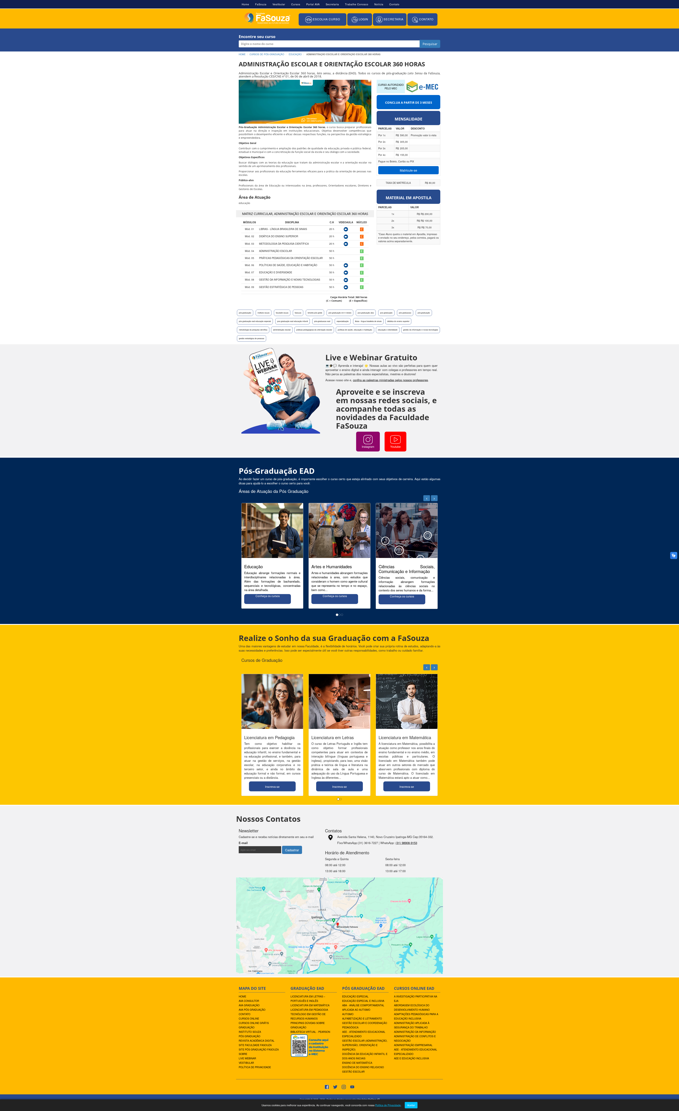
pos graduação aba (366, 313)
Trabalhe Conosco (356, 4)
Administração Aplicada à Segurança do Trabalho (411, 1025)
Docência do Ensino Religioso (363, 1067)
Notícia (378, 4)
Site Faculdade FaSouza (255, 1045)
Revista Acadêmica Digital (256, 1040)
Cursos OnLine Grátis (254, 1023)
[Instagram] (344, 1086)
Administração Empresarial (413, 1045)
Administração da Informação (415, 1032)
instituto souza (263, 313)
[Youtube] (352, 1086)
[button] (322, 19)
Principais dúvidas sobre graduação (308, 1025)
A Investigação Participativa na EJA (415, 999)
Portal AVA (313, 4)
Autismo (347, 1014)
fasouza (298, 313)
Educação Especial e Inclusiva (363, 1001)
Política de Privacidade (255, 1067)
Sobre (243, 1054)
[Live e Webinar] (280, 390)
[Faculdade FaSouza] (267, 18)
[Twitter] (335, 1086)
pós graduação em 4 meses (340, 313)
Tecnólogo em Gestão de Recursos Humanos (308, 1016)
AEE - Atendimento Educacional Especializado (363, 1034)
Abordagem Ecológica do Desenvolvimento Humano (412, 1007)
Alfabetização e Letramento (362, 1018)
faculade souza (282, 313)
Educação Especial (355, 996)
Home (245, 4)
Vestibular (278, 4)
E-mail (253, 843)
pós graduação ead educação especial (255, 321)
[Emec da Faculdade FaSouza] (309, 1045)
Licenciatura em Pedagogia (309, 1009)
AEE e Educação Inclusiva (411, 1058)
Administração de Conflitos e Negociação (415, 1038)
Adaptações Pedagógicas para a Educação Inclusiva (416, 1016)
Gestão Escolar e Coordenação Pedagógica (364, 1025)
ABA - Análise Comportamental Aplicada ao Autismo (363, 1007)
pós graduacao (405, 313)
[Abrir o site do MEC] (422, 86)
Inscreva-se (272, 787)
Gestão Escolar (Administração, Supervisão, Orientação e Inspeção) (364, 1045)
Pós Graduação (249, 1036)
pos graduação (386, 313)
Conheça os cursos (268, 596)
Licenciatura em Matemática (310, 1005)
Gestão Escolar (353, 1071)
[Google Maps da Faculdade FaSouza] (339, 925)
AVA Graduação (249, 1005)
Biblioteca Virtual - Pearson (310, 1032)
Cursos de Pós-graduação (266, 54)
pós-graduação (245, 313)
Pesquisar (430, 44)
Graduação (246, 1027)
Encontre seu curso (257, 36)
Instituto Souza (250, 1032)
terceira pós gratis (315, 313)
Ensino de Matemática (357, 1062)
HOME (242, 996)
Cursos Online (249, 1018)
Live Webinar (247, 1058)
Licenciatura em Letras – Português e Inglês (308, 999)
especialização (343, 321)
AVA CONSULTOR (249, 1001)
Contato (394, 4)
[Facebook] (327, 1086)
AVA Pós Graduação (252, 1009)
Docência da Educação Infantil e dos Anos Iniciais (364, 1056)
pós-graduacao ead (322, 321)
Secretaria (332, 4)
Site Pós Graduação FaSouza (259, 1049)
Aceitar (411, 1105)
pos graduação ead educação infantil (292, 321)
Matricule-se (408, 170)
